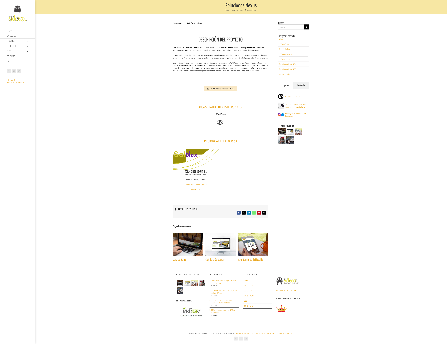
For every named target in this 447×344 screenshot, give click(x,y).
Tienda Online (284, 49)
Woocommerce (287, 54)
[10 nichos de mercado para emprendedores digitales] (281, 104)
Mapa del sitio (289, 333)
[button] (17, 61)
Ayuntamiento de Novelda (250, 259)
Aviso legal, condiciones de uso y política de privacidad (253, 333)
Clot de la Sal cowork (215, 259)
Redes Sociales (284, 74)
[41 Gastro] (290, 140)
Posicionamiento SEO (287, 69)
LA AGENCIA (249, 285)
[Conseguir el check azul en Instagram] (281, 113)
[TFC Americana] (282, 140)
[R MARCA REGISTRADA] (281, 94)
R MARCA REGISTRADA (294, 96)
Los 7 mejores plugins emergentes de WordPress (224, 291)
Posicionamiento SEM (287, 64)
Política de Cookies (278, 333)
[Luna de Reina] (188, 234)
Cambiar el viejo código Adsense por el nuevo (223, 281)
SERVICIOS (248, 290)
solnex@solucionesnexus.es (196, 184)
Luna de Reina (179, 259)
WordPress (285, 44)
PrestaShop (285, 59)
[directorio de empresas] (190, 306)
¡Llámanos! (11, 80)
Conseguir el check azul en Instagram (295, 114)
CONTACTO (248, 306)
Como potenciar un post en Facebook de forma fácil (221, 301)
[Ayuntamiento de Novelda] (253, 234)
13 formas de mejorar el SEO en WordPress (223, 311)
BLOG (246, 301)
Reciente (301, 85)
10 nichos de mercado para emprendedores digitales (295, 105)
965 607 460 (195, 189)
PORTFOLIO (249, 295)
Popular (285, 85)
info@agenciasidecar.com (16, 82)
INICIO (246, 280)
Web (281, 39)
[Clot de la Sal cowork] (220, 234)
